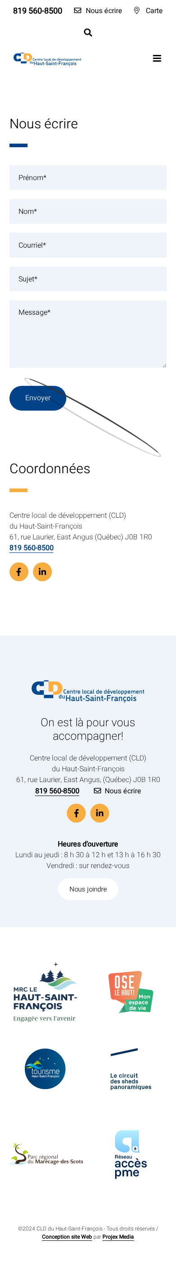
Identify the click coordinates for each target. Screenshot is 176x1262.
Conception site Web (67, 1237)
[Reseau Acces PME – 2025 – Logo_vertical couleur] (131, 1111)
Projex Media (118, 1237)
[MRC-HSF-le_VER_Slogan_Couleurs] (45, 957)
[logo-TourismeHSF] (45, 1052)
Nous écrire (123, 791)
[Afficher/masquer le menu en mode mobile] (157, 58)
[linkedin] (42, 571)
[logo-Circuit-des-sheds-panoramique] (131, 1051)
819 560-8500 (31, 548)
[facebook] (18, 571)
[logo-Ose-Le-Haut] (130, 974)
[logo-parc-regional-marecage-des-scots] (45, 1147)
